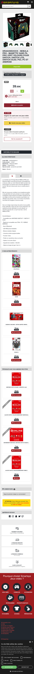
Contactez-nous (6, 622)
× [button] (32, 641)
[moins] (12, 91)
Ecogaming (5, 639)
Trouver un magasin (7, 625)
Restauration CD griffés (8, 630)
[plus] (22, 91)
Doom (16, 296)
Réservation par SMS (7, 629)
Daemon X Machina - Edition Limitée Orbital (16, 324)
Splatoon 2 (16, 269)
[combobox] (30, 642)
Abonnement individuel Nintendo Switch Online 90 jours (18, 442)
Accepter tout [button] (9, 667)
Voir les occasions (16, 139)
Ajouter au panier (18, 105)
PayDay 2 (16, 352)
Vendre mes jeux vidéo (18, 123)
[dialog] (17, 657)
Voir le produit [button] (16, 304)
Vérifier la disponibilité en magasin (15, 75)
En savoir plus (13, 96)
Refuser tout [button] (25, 667)
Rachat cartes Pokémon (8, 627)
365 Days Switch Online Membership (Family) (16, 470)
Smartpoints (5, 633)
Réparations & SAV (7, 632)
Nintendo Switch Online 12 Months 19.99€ (16, 387)
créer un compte (17, 504)
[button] (17, 671)
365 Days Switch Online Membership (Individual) (16, 415)
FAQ (3, 624)
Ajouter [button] (17, 277)
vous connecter (24, 503)
